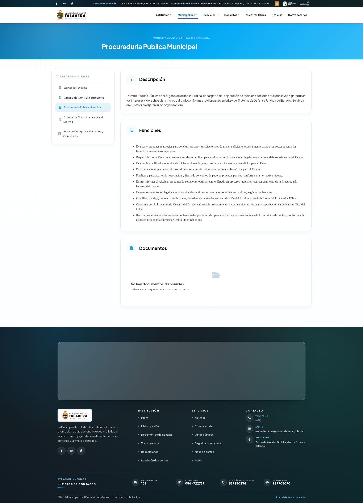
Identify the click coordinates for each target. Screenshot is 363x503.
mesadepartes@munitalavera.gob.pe (279, 431)
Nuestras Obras (256, 15)
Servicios (210, 15)
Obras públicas (204, 434)
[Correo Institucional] (277, 3)
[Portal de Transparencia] (305, 3)
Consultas (230, 15)
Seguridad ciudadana (208, 443)
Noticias (277, 15)
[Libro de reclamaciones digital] (289, 3)
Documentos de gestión (156, 434)
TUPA (198, 460)
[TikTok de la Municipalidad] (72, 3)
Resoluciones (149, 451)
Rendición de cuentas (154, 460)
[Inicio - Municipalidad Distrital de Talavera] (71, 15)
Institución (162, 15)
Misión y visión (150, 426)
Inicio (144, 417)
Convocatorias (297, 15)
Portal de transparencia (290, 497)
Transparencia (150, 443)
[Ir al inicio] (75, 415)
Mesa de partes (204, 451)
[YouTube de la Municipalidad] (64, 3)
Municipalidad (186, 15)
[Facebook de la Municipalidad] (56, 3)
